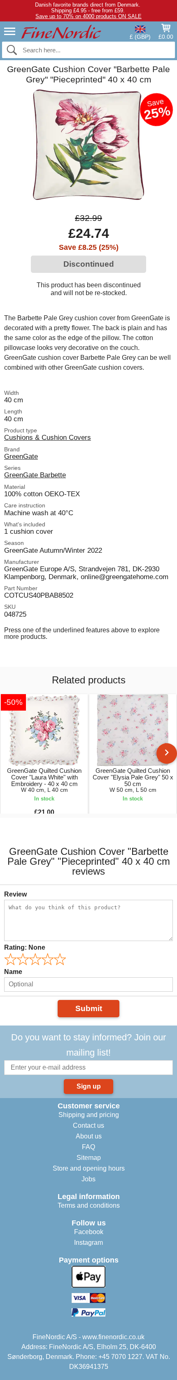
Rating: (24, 947)
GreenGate (21, 456)
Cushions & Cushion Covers (47, 437)
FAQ (88, 1146)
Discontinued (88, 264)
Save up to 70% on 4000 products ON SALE (88, 16)
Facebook (88, 1231)
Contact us (88, 1125)
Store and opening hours (89, 1168)
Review (15, 894)
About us (89, 1136)
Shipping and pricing (88, 1114)
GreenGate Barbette (35, 475)
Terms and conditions (89, 1205)
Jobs (88, 1179)
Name (13, 971)
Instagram (88, 1242)
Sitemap (89, 1157)
